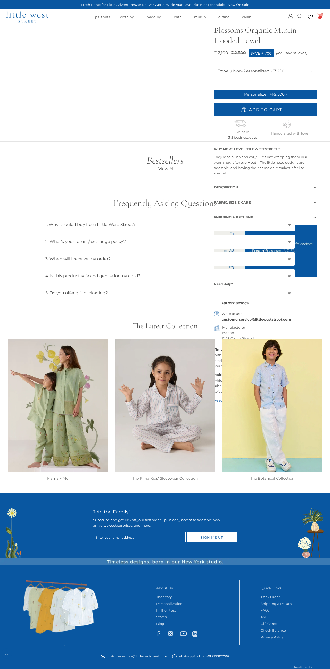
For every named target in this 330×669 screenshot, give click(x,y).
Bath (178, 19)
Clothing (127, 19)
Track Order (270, 597)
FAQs (265, 610)
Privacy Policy (272, 637)
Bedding (154, 19)
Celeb (246, 19)
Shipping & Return (276, 603)
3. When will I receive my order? (78, 258)
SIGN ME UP (212, 537)
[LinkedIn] (197, 633)
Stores (161, 617)
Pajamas (102, 19)
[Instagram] (173, 634)
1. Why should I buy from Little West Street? (90, 224)
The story (164, 597)
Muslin (200, 19)
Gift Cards (269, 624)
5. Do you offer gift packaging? (76, 292)
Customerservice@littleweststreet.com (137, 656)
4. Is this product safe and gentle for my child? (93, 275)
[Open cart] (320, 16)
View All (166, 168)
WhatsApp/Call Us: (203, 656)
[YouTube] (185, 634)
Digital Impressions (304, 667)
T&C (264, 617)
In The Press (166, 610)
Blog (160, 624)
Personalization (169, 603)
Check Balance (273, 630)
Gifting (224, 19)
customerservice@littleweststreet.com (256, 319)
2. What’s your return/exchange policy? (85, 241)
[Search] (300, 16)
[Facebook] (161, 634)
